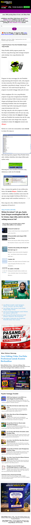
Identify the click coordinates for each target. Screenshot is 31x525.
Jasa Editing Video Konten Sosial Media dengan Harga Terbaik (14, 308)
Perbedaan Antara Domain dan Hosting (11, 474)
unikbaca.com (19, 521)
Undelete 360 (11, 259)
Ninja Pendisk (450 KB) (8, 209)
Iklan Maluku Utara (6, 516)
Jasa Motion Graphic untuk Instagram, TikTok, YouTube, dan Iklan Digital (13, 305)
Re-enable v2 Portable (13, 268)
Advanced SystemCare (14, 228)
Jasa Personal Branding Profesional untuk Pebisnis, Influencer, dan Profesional (14, 315)
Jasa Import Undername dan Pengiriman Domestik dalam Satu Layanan (14, 319)
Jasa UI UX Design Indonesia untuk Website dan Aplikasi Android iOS (15, 312)
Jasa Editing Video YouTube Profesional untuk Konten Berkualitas (14, 358)
